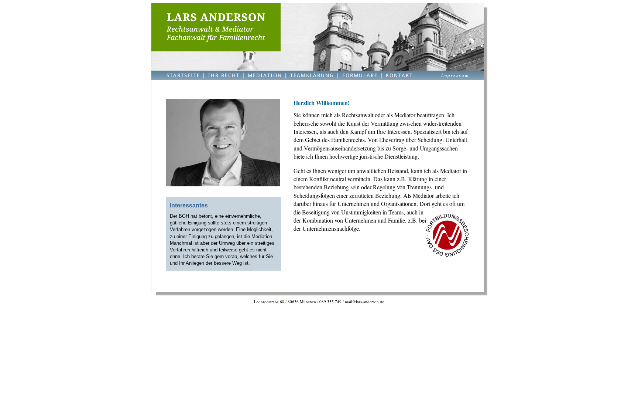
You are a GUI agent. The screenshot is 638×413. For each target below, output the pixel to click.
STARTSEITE (183, 75)
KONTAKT (399, 75)
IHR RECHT (224, 75)
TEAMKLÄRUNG (312, 75)
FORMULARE (360, 75)
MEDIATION (265, 75)
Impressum (455, 75)
